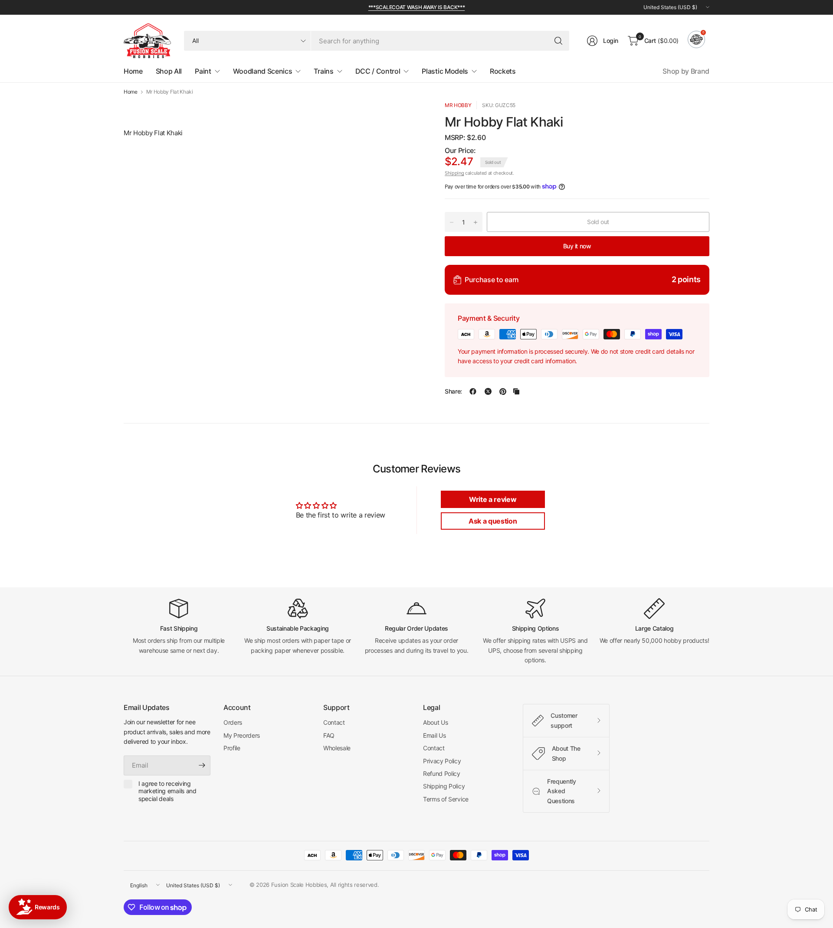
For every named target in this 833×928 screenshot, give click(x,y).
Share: (453, 391)
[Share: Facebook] (473, 391)
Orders (232, 722)
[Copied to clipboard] (516, 391)
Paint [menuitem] (203, 71)
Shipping (454, 173)
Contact (334, 722)
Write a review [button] (493, 499)
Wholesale (337, 748)
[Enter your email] (201, 765)
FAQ (329, 735)
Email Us (434, 735)
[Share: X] (488, 391)
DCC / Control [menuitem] (377, 71)
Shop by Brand (685, 71)
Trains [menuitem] (323, 71)
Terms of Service (446, 799)
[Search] (558, 41)
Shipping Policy (444, 786)
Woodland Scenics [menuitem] (262, 71)
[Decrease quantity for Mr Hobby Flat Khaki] (451, 222)
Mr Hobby (458, 105)
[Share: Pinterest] (502, 391)
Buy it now (577, 246)
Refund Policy (441, 773)
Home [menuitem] (133, 71)
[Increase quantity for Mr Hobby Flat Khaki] (475, 222)
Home (131, 91)
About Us (435, 722)
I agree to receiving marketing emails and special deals (167, 791)
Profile (231, 748)
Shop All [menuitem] (169, 71)
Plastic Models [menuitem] (445, 71)
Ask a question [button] (493, 521)
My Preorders (241, 735)
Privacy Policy (442, 761)
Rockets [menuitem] (503, 71)
